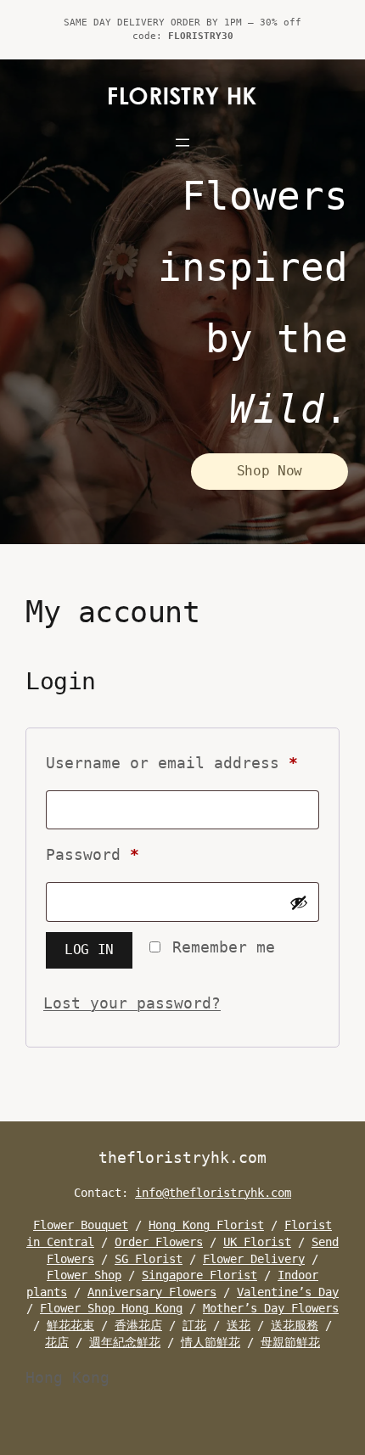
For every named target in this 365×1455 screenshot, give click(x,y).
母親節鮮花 (290, 1342)
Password (129, 854)
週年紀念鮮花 (124, 1342)
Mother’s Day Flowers (271, 1308)
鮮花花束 (70, 1325)
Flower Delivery (254, 1259)
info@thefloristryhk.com (213, 1192)
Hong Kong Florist (206, 1225)
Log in (89, 949)
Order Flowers (159, 1242)
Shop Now (269, 471)
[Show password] (298, 902)
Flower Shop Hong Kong (111, 1308)
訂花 (194, 1325)
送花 (238, 1325)
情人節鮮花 (210, 1342)
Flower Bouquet (80, 1225)
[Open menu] (182, 142)
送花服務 (294, 1325)
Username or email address (182, 762)
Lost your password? (132, 1003)
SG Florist (148, 1259)
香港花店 (138, 1325)
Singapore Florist (199, 1275)
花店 (57, 1342)
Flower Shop (84, 1275)
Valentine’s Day (288, 1292)
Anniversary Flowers (151, 1292)
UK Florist (257, 1242)
